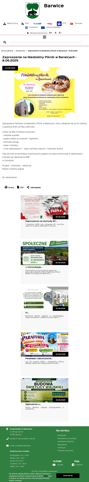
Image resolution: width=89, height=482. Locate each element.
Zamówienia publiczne (65, 441)
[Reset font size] (55, 33)
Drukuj (11, 187)
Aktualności (20, 51)
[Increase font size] (50, 33)
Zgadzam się (68, 475)
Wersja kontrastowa (38, 33)
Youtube (78, 23)
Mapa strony (12, 23)
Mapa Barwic (62, 444)
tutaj (46, 476)
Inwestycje (61, 447)
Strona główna (7, 51)
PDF (22, 187)
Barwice (54, 6)
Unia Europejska (53, 27)
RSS (27, 23)
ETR (64, 23)
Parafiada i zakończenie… (39, 358)
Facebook (33, 27)
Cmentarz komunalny (65, 450)
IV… (27, 313)
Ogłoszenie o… (33, 404)
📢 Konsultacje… (34, 267)
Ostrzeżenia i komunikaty (66, 438)
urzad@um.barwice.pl (23, 445)
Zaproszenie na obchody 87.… (41, 221)
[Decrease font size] (60, 33)
